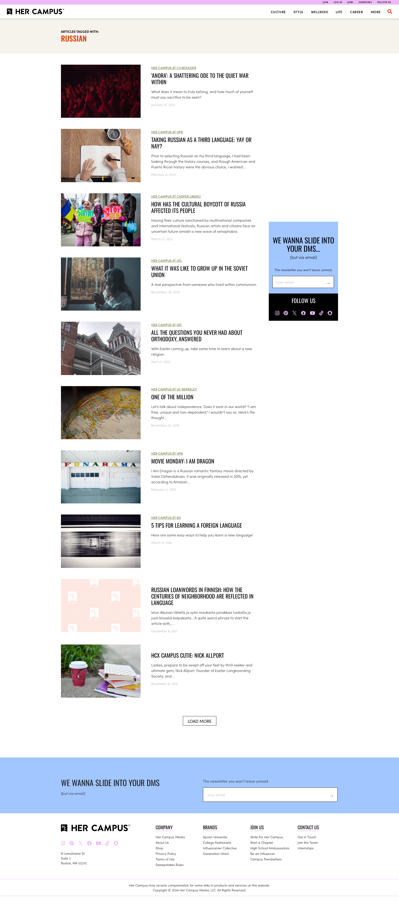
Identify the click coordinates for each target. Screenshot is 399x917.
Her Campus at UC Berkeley (174, 389)
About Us (162, 842)
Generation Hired (216, 853)
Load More (200, 721)
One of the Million (172, 397)
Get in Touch (307, 837)
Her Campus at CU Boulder (173, 68)
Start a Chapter (261, 842)
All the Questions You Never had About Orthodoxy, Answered (196, 335)
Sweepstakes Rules (170, 864)
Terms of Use (165, 859)
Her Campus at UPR (167, 132)
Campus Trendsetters (266, 859)
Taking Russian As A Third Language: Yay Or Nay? (201, 142)
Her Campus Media (170, 837)
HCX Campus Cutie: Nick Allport (187, 655)
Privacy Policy (166, 853)
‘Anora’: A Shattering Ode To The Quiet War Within (199, 78)
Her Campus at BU (166, 517)
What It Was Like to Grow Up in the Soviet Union (199, 271)
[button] (389, 11)
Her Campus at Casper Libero (176, 196)
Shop (159, 848)
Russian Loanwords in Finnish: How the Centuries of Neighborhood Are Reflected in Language (202, 596)
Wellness (319, 11)
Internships (306, 848)
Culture (278, 11)
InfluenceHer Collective (220, 848)
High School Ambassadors (269, 848)
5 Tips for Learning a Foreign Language (196, 525)
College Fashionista (217, 842)
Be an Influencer (262, 853)
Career (356, 11)
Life (339, 11)
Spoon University (215, 837)
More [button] (376, 11)
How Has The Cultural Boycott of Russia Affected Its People (198, 207)
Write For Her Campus (266, 837)
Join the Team (308, 842)
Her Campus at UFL (166, 260)
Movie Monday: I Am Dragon (182, 461)
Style (298, 11)
